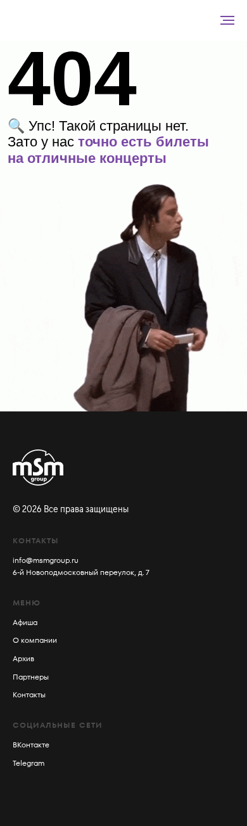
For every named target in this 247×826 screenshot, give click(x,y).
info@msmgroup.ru (46, 560)
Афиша (25, 622)
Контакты (29, 694)
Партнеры (31, 676)
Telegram (28, 763)
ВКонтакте (31, 744)
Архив (23, 658)
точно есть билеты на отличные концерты (108, 150)
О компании (35, 640)
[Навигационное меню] (227, 20)
